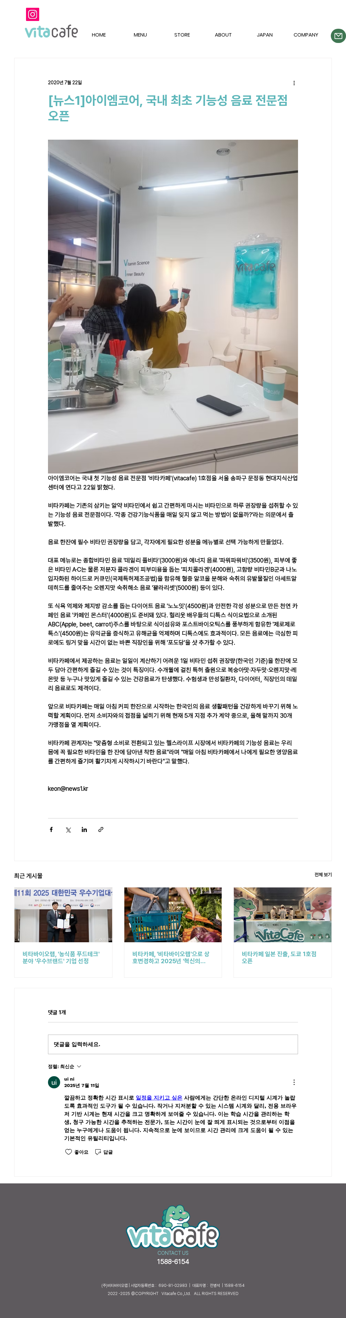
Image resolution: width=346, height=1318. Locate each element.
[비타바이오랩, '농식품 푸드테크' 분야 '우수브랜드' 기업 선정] (63, 914)
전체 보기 (323, 874)
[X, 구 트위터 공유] (68, 829)
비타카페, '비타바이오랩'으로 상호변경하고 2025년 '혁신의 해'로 (170, 957)
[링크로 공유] (101, 829)
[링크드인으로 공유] (84, 829)
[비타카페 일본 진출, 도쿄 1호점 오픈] (282, 914)
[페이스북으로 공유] (51, 829)
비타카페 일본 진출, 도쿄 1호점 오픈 (279, 957)
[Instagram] (32, 14)
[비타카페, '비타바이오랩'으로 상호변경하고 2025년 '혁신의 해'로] (173, 914)
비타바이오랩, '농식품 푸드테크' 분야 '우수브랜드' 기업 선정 (61, 957)
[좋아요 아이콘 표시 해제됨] (68, 1152)
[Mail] (338, 36)
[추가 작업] (294, 82)
